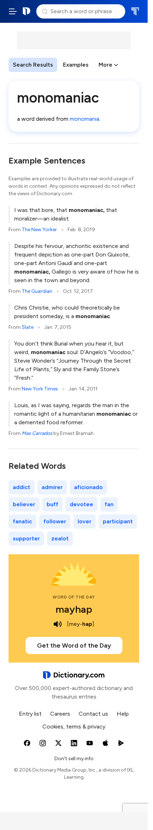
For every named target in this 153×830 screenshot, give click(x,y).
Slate (27, 327)
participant (118, 521)
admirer (52, 487)
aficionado (88, 487)
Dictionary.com (27, 11)
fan (109, 504)
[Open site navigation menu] (13, 11)
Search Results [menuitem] (33, 64)
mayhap (74, 609)
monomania (84, 118)
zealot (60, 538)
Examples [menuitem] (76, 64)
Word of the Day (74, 597)
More (105, 64)
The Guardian (37, 291)
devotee (81, 504)
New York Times (40, 389)
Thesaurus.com (135, 11)
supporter (26, 538)
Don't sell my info (74, 759)
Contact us (93, 713)
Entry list (30, 713)
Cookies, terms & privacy (73, 726)
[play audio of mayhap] (57, 624)
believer (24, 504)
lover (84, 521)
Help (123, 713)
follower (54, 521)
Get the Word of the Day (74, 645)
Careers (60, 713)
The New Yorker (39, 230)
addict (21, 487)
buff (52, 504)
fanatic (22, 521)
